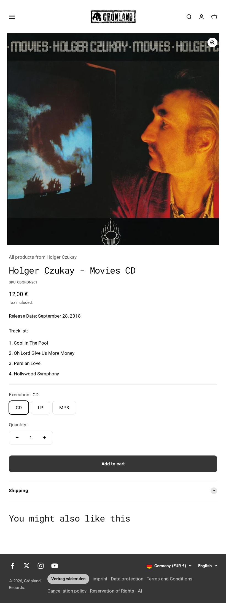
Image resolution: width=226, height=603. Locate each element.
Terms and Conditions (169, 579)
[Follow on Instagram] (40, 565)
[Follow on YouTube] (54, 565)
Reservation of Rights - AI (116, 591)
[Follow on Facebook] (12, 565)
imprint (100, 579)
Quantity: (18, 424)
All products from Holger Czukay (43, 257)
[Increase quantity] (45, 437)
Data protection (127, 579)
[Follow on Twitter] (26, 565)
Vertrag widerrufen (68, 578)
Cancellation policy (67, 591)
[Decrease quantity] (17, 437)
